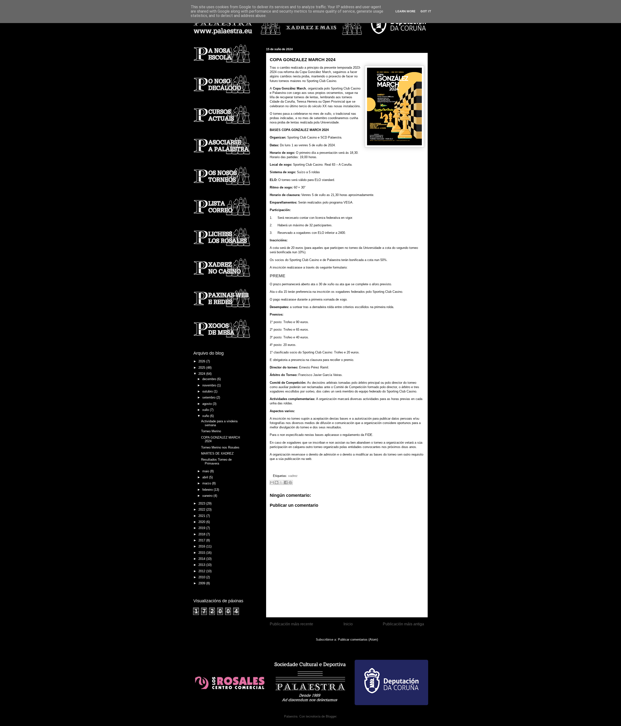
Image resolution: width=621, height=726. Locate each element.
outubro (208, 391)
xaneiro (207, 496)
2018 (202, 534)
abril (205, 477)
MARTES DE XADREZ (217, 453)
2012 (202, 571)
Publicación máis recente (291, 624)
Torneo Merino (211, 431)
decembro (209, 379)
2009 (202, 583)
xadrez (293, 476)
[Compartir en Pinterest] (290, 482)
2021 (202, 516)
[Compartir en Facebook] (285, 482)
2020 (202, 522)
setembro (209, 397)
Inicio (348, 624)
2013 (202, 565)
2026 (202, 361)
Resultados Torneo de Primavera (216, 461)
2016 (202, 546)
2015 (202, 553)
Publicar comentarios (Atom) (358, 639)
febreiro (208, 489)
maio (206, 471)
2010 (202, 577)
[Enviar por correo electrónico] (272, 482)
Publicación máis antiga (403, 624)
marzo (207, 483)
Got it (425, 11)
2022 (202, 509)
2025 (202, 367)
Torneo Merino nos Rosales (220, 447)
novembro (209, 385)
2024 (202, 373)
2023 (202, 503)
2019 (202, 528)
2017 (202, 540)
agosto (207, 404)
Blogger (331, 716)
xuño (206, 416)
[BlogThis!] (276, 482)
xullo (206, 410)
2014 (202, 559)
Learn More (405, 11)
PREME (277, 275)
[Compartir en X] (281, 482)
